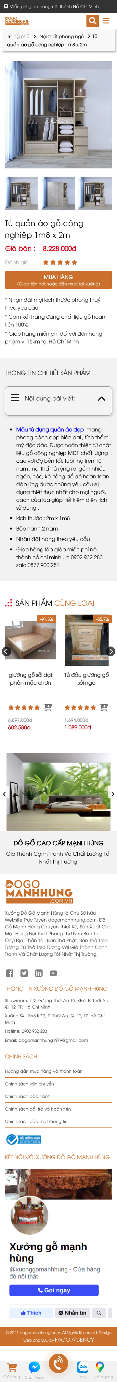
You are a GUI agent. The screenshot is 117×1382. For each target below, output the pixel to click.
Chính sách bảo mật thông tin (36, 1121)
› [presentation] (113, 792)
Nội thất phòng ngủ (62, 36)
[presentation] (6, 651)
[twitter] (24, 972)
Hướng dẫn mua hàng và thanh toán (44, 1071)
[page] (9, 972)
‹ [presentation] (5, 792)
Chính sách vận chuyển (29, 1083)
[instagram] (39, 972)
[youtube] (53, 972)
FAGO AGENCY (74, 1339)
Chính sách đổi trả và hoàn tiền (38, 1109)
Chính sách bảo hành (27, 1096)
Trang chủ (18, 36)
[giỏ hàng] (11, 1367)
